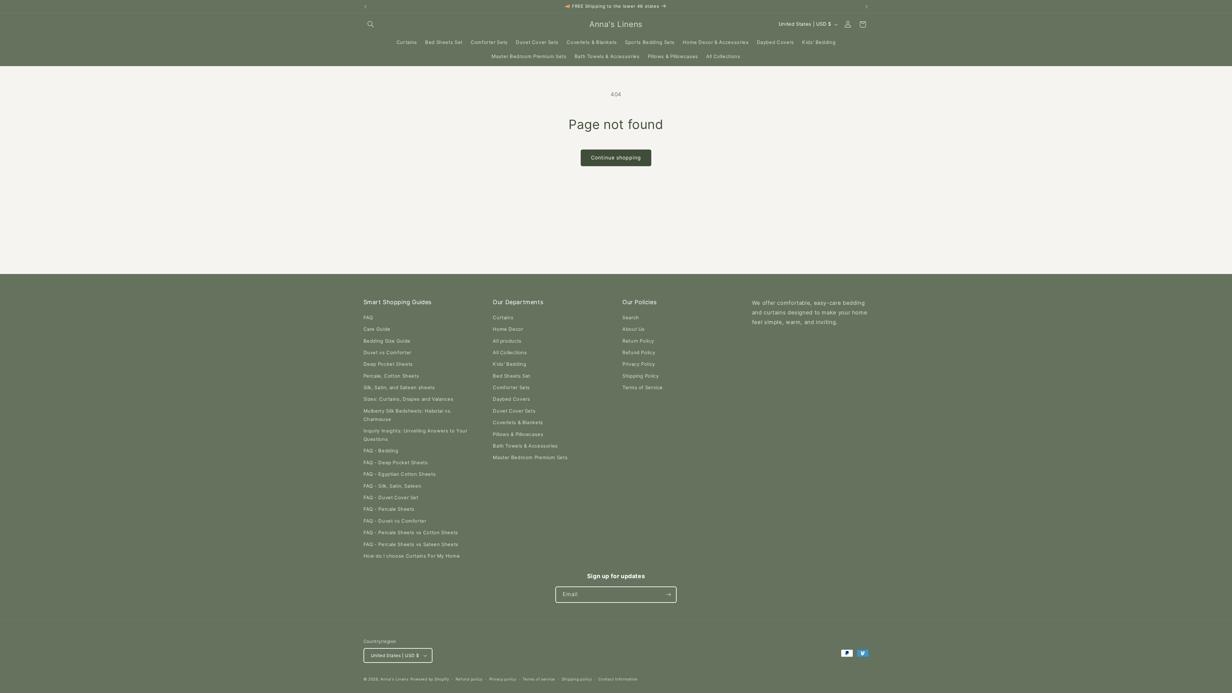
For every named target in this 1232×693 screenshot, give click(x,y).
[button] (371, 24)
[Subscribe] (668, 594)
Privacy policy (502, 679)
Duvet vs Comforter (387, 352)
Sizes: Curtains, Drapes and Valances (409, 399)
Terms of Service (642, 387)
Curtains (503, 318)
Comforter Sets (511, 387)
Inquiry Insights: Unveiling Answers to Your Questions (415, 435)
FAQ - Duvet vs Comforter (395, 521)
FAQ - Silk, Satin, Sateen (393, 486)
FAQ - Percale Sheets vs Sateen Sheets (411, 544)
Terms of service (539, 679)
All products (507, 341)
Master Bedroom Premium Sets (530, 457)
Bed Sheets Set (511, 376)
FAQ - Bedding (381, 451)
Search (630, 318)
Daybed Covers (511, 399)
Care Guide (377, 329)
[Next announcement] (867, 6)
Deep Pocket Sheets (388, 364)
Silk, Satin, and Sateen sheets (399, 387)
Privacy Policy (638, 364)
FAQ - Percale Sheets (389, 509)
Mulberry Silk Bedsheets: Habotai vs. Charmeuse (408, 415)
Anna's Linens (395, 679)
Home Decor (508, 329)
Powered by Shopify (429, 679)
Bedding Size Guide (387, 341)
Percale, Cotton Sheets (391, 376)
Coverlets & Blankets (518, 422)
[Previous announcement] (365, 6)
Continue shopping (616, 158)
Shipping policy (577, 679)
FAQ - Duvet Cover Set (391, 498)
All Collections (510, 352)
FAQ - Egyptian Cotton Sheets (400, 474)
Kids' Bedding (509, 364)
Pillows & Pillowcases (518, 434)
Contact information (618, 679)
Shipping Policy (640, 376)
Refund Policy (638, 352)
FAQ (368, 318)
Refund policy (469, 679)
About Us (633, 329)
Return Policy (638, 341)
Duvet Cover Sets (514, 411)
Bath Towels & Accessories (525, 446)
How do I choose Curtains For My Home (412, 556)
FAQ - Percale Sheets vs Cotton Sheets (411, 532)
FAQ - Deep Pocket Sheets (396, 463)
